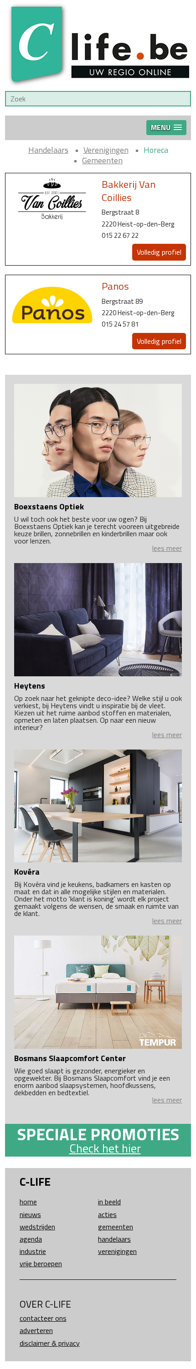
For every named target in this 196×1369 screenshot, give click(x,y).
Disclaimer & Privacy (50, 1343)
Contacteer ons (43, 1318)
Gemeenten (102, 160)
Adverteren (36, 1330)
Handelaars (48, 150)
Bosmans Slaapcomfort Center (70, 1058)
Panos (115, 286)
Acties (107, 1214)
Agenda (31, 1238)
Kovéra (27, 872)
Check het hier (105, 1148)
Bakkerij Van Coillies (128, 190)
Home (28, 1201)
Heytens (29, 685)
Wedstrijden (37, 1226)
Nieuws (30, 1214)
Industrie (33, 1251)
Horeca (156, 150)
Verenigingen (106, 150)
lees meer (167, 548)
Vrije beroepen (41, 1263)
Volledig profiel (159, 252)
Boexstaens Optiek (49, 506)
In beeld (109, 1201)
